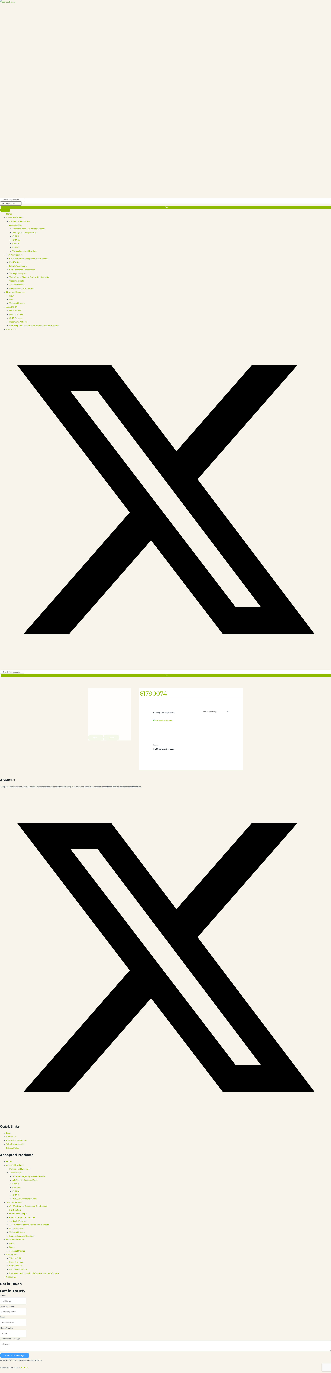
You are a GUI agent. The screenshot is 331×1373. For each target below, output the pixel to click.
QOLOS (24, 1367)
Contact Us (11, 1136)
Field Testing (15, 1210)
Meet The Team (16, 1262)
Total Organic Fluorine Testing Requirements (29, 1224)
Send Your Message (14, 1355)
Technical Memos (17, 1232)
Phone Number (6, 1328)
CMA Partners (15, 1265)
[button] (165, 664)
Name (2, 1295)
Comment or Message (10, 1338)
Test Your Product (14, 1202)
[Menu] (5, 210)
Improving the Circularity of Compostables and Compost (34, 1273)
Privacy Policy (12, 1148)
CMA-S (15, 1195)
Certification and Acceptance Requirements (28, 1206)
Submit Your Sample (15, 1144)
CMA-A (16, 1191)
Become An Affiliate (18, 1269)
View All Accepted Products (24, 1198)
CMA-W (16, 1187)
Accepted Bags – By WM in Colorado (29, 1176)
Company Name (7, 1306)
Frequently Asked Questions (21, 1236)
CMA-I (15, 1183)
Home (9, 1161)
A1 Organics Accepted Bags (24, 1180)
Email (2, 1317)
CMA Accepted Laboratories (22, 1217)
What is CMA (15, 1258)
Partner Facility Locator (16, 1140)
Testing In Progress (17, 1221)
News (11, 1243)
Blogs (8, 1133)
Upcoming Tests (16, 1228)
